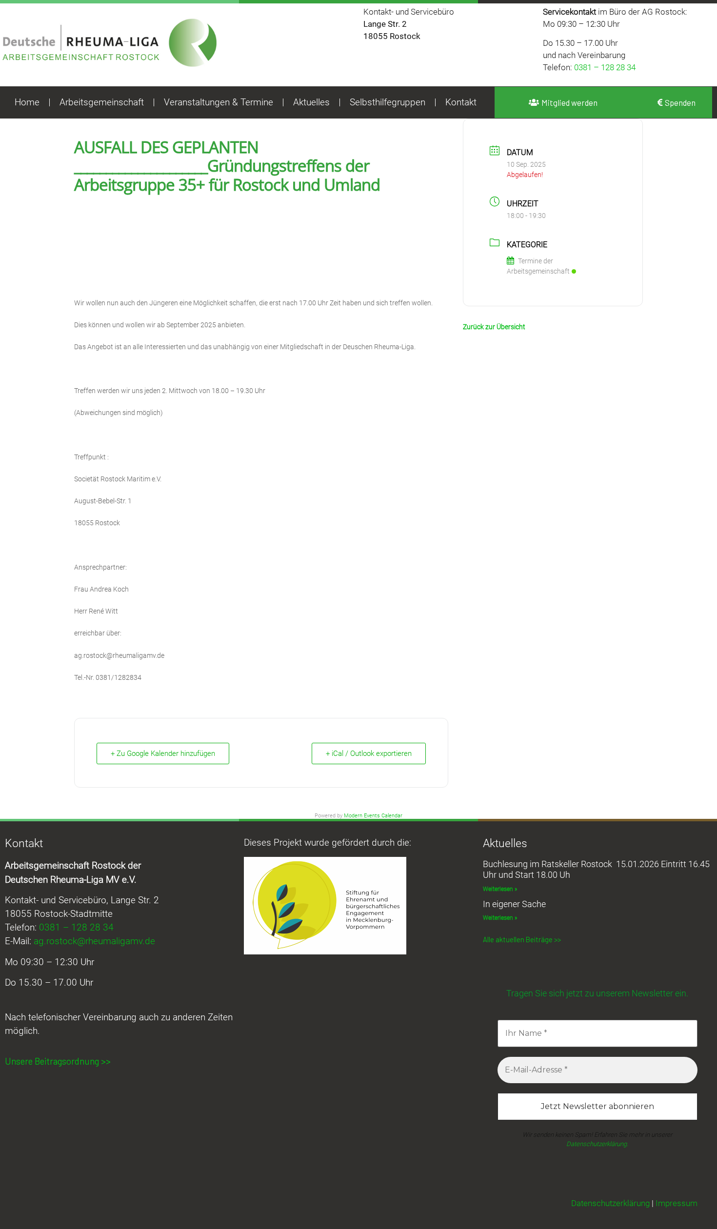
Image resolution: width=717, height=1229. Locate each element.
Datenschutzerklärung (610, 1203)
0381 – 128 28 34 (605, 67)
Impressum (676, 1203)
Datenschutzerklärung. (597, 1144)
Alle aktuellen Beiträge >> (522, 939)
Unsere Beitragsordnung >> (58, 1061)
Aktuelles (311, 102)
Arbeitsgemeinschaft (102, 102)
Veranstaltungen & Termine (218, 102)
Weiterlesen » (500, 889)
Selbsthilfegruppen (387, 102)
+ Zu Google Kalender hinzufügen (163, 753)
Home (27, 102)
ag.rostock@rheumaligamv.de (94, 941)
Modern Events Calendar (373, 816)
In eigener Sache (514, 904)
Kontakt (461, 102)
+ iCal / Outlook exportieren (369, 753)
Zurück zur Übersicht (494, 327)
